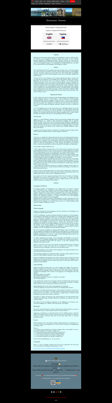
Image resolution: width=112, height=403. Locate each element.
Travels (72, 1)
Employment (47, 3)
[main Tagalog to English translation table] (62, 39)
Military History (55, 1)
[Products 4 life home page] (60, 392)
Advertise (41, 3)
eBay (40, 1)
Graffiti (67, 1)
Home (36, 1)
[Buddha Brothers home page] (58, 392)
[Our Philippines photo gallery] (56, 12)
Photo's (62, 1)
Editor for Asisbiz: (56, 360)
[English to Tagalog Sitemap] (51, 392)
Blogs (53, 3)
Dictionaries (51, 20)
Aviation (48, 1)
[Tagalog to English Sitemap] (54, 392)
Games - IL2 (34, 3)
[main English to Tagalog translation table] (49, 39)
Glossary (62, 20)
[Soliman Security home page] (56, 392)
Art (44, 1)
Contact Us (58, 3)
